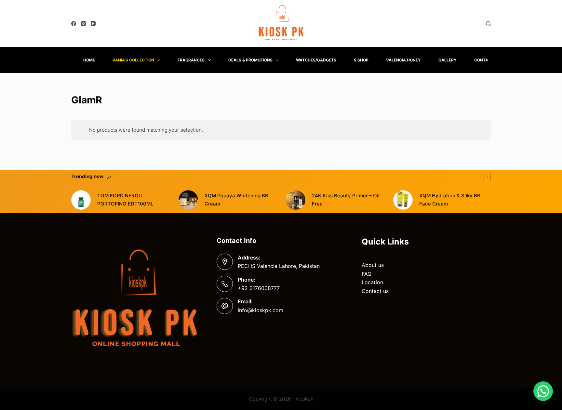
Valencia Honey (403, 60)
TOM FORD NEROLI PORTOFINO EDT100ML (125, 199)
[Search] (488, 23)
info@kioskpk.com (260, 310)
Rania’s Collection (133, 60)
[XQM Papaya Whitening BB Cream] (188, 200)
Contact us (375, 291)
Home (89, 60)
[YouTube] (93, 23)
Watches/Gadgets (316, 60)
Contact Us (487, 60)
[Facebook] (73, 23)
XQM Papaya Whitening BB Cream (236, 199)
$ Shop (361, 60)
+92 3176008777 (259, 288)
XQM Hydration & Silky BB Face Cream (449, 199)
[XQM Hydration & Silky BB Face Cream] (403, 200)
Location (372, 282)
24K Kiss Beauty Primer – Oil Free (346, 199)
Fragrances (191, 60)
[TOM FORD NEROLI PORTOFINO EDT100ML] (81, 200)
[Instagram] (83, 23)
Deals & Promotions (250, 60)
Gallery (447, 60)
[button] (543, 391)
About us (373, 265)
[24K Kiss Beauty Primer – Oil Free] (295, 200)
